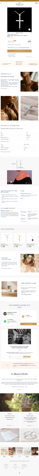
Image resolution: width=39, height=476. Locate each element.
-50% (15, 40)
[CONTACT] (36, 3)
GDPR (28, 461)
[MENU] (1, 3)
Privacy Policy (24, 461)
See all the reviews (23, 221)
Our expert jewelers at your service (33, 64)
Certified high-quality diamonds (5, 151)
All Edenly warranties (29, 56)
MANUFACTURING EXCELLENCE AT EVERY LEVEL (12, 128)
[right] (29, 29)
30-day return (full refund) (12, 53)
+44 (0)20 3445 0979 (28, 316)
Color (2, 135)
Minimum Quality (4, 137)
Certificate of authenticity (11, 56)
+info (19, 359)
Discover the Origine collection (6, 268)
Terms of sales (15, 461)
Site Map (20, 461)
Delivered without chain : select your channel (14, 44)
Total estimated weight (4, 139)
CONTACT (11, 461)
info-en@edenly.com (15, 466)
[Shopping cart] (38, 3)
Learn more (18, 389)
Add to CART (20, 51)
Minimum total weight (5, 147)
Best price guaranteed (11, 55)
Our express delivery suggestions (24, 47)
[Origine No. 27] (19, 19)
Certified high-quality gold (5, 141)
